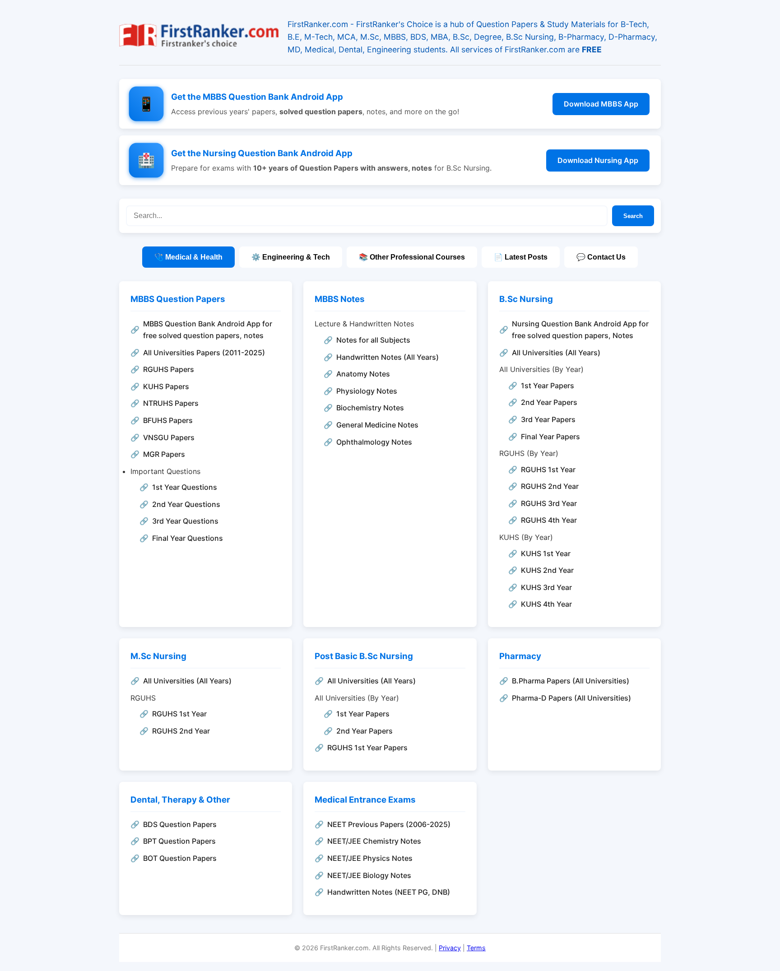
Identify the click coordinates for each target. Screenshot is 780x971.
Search (633, 216)
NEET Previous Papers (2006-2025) (388, 824)
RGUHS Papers (168, 369)
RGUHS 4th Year (549, 520)
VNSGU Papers (169, 437)
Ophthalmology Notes (374, 441)
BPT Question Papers (179, 841)
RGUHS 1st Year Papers (367, 747)
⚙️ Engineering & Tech (290, 257)
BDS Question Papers (180, 824)
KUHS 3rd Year (546, 587)
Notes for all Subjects (373, 339)
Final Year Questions (187, 538)
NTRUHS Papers (171, 403)
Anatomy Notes (363, 373)
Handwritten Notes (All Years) (387, 357)
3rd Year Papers (548, 419)
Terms (476, 948)
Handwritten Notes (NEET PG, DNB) (388, 892)
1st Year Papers (547, 385)
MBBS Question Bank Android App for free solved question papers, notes (207, 329)
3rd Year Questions (185, 520)
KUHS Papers (166, 386)
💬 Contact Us (601, 257)
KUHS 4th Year (546, 604)
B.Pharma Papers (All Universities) (570, 680)
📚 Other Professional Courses (412, 257)
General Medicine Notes (377, 424)
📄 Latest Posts (521, 257)
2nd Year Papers (549, 402)
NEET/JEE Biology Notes (369, 875)
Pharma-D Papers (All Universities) (571, 697)
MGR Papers (164, 454)
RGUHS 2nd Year (550, 486)
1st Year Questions (184, 487)
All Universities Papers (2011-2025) (204, 352)
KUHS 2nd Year (547, 570)
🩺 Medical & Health (188, 257)
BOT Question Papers (180, 858)
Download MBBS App (601, 103)
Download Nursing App (597, 160)
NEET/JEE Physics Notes (370, 858)
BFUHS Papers (168, 420)
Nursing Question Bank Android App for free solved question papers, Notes (580, 329)
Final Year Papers (550, 436)
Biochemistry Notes (370, 407)
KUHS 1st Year (546, 553)
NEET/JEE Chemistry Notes (374, 841)
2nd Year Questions (186, 504)
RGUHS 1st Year (548, 469)
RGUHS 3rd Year (549, 503)
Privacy (450, 948)
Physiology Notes (366, 390)
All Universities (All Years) (556, 352)
